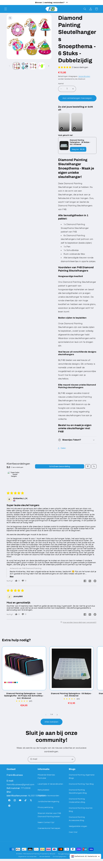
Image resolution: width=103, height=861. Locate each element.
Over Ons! (73, 832)
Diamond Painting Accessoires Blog (77, 818)
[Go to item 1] (14, 478)
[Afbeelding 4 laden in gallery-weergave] (41, 65)
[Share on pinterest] (94, 581)
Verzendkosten (84, 76)
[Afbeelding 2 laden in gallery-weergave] (24, 65)
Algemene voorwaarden (27, 856)
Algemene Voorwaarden (48, 796)
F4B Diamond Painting (31, 853)
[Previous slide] (61, 122)
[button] (5, 9)
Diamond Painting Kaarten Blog (81, 809)
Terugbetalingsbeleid (66, 854)
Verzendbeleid (44, 856)
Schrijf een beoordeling (59, 466)
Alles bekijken (52, 722)
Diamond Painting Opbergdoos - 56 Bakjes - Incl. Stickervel (71, 694)
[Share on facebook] (84, 581)
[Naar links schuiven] (9, 66)
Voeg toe (78, 149)
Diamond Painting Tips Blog (81, 784)
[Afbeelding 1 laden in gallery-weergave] (16, 65)
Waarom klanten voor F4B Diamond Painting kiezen (49, 814)
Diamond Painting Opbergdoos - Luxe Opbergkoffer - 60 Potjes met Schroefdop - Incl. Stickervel (24, 695)
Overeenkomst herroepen (49, 828)
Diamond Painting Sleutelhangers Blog (78, 791)
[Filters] (87, 466)
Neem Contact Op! (46, 822)
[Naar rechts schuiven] (49, 66)
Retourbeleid (43, 790)
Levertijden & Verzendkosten (50, 784)
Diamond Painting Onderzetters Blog (77, 800)
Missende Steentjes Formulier (46, 776)
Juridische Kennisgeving (48, 801)
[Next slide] (93, 122)
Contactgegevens (59, 856)
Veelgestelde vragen (78, 826)
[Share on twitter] (89, 581)
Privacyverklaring (45, 807)
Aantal (61, 84)
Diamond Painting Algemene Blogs (81, 776)
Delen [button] (63, 448)
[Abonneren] (72, 759)
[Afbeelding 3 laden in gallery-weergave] (33, 65)
